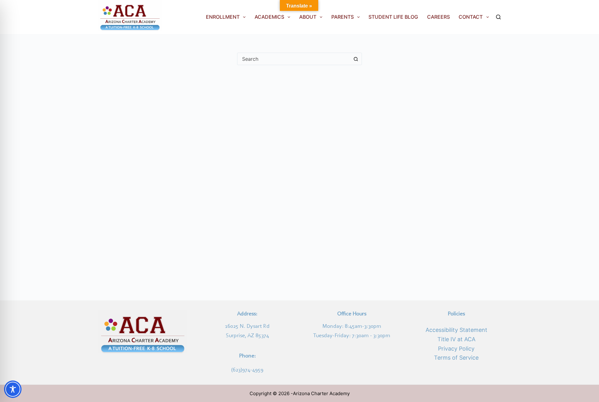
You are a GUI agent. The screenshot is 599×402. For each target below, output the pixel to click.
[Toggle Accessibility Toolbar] (13, 389)
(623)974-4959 (247, 370)
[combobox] (293, 59)
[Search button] (356, 59)
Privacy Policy (456, 348)
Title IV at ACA (456, 339)
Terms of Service (456, 357)
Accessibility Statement (456, 330)
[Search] (498, 17)
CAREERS (438, 17)
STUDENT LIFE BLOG (393, 17)
